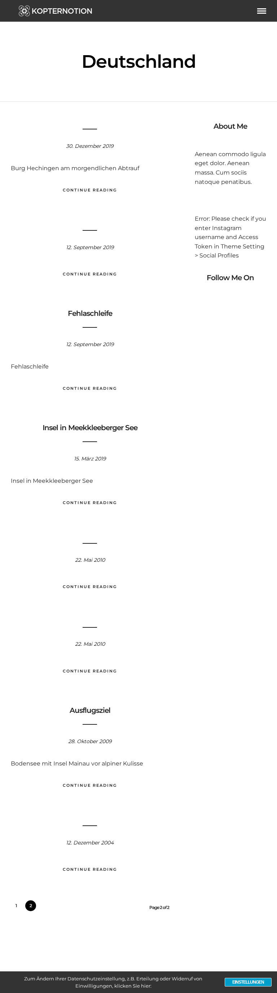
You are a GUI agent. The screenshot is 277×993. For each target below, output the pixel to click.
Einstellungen (248, 982)
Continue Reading (90, 190)
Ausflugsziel (90, 710)
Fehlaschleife (90, 313)
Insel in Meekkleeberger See (90, 427)
